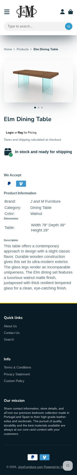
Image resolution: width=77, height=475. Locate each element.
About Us (10, 326)
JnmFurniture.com (30, 467)
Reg (20, 132)
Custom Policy (14, 381)
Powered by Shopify (57, 467)
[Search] (68, 26)
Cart (70, 11)
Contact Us (12, 333)
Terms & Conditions (17, 367)
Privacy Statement (17, 374)
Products (23, 49)
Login (10, 132)
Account (62, 11)
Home (8, 49)
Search (9, 339)
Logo (26, 12)
